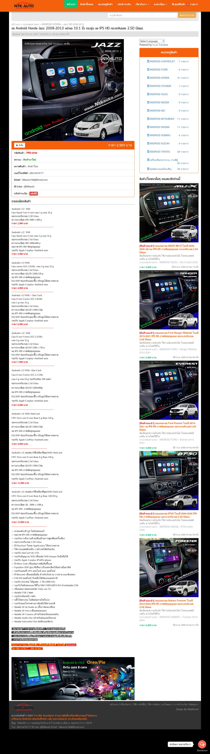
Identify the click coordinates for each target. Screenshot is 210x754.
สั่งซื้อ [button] (20, 145)
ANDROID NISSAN (169, 127)
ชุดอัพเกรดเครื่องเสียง (169, 168)
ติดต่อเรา (194, 704)
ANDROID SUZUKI (169, 143)
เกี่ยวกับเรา (125, 704)
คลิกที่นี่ (34, 193)
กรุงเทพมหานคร (31, 24)
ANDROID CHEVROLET (169, 61)
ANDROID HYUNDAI (169, 86)
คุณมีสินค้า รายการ (186, 4)
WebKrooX (193, 709)
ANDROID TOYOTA (169, 151)
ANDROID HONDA (51, 24)
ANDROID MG (169, 110)
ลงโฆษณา (167, 704)
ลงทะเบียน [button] (159, 4)
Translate (163, 44)
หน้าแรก (71, 4)
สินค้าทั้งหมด (86, 4)
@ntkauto (71, 645)
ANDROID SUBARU (169, 135)
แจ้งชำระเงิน (124, 4)
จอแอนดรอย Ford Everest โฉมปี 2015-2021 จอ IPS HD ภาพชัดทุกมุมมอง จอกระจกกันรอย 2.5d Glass (167, 426)
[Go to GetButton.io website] (202, 751)
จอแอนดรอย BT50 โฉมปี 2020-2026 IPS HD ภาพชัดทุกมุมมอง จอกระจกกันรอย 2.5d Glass (168, 515)
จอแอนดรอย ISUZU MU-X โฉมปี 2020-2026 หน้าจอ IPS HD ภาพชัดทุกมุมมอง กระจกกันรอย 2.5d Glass (168, 249)
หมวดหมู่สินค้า (105, 4)
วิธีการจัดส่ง (154, 704)
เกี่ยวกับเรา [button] (141, 4)
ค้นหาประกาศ (187, 15)
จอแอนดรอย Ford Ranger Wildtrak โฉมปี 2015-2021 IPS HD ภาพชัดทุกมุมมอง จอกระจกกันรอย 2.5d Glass (169, 336)
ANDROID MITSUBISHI (169, 118)
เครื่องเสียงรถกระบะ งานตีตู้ (169, 161)
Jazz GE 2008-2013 (73, 24)
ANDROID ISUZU (169, 94)
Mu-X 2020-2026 (189, 262)
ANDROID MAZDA (169, 102)
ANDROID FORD (169, 69)
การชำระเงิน (180, 704)
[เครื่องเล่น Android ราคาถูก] (73, 678)
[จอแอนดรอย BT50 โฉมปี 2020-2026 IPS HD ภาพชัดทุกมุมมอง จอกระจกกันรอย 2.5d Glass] (169, 480)
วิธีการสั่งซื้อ (139, 704)
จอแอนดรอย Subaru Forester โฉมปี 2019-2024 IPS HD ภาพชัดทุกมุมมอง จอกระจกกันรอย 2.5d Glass (166, 604)
